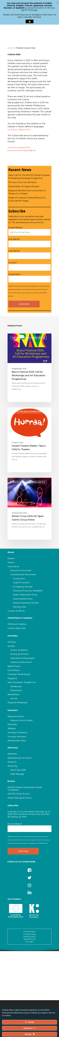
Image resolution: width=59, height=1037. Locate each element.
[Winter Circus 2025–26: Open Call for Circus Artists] (29, 509)
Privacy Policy (29, 936)
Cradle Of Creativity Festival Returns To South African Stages (27, 199)
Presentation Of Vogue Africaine (23, 186)
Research (12, 762)
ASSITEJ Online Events (19, 794)
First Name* (14, 239)
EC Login (29, 941)
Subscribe (13, 805)
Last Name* (14, 251)
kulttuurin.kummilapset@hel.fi (22, 150)
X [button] (57, 3)
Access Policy (29, 931)
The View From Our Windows (22, 182)
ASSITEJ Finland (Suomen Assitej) (28, 338)
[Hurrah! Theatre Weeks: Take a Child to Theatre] (29, 439)
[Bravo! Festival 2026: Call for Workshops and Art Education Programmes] (29, 367)
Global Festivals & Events (19, 798)
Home (11, 48)
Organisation (14, 274)
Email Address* (15, 227)
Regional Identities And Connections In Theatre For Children (27, 192)
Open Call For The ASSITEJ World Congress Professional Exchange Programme (29, 176)
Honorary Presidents (17, 732)
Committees (14, 670)
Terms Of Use (29, 939)
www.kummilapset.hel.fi (19, 129)
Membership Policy (17, 740)
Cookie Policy (29, 934)
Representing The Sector (20, 758)
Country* (12, 262)
